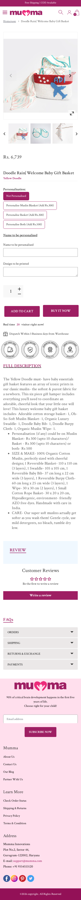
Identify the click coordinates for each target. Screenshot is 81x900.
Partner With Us (13, 779)
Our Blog (8, 772)
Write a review (41, 595)
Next (70, 75)
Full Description (22, 366)
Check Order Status (14, 801)
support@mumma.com (27, 861)
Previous (11, 75)
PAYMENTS (15, 665)
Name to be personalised (18, 245)
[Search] (61, 12)
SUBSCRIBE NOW (40, 732)
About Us (8, 757)
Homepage (9, 21)
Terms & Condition (14, 823)
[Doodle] (19, 134)
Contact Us (9, 764)
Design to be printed (16, 264)
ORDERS (13, 632)
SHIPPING (14, 643)
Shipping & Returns (14, 808)
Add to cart (22, 311)
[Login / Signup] (69, 12)
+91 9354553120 (23, 866)
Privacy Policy (11, 816)
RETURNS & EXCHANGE (24, 654)
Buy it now (61, 311)
